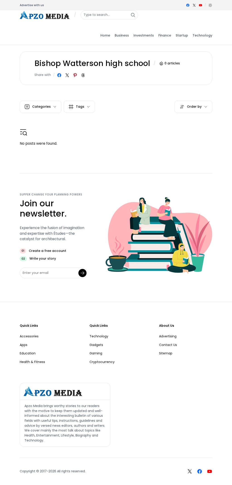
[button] (210, 5)
